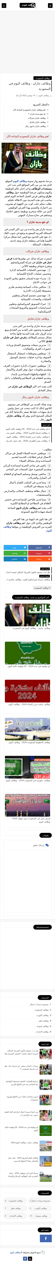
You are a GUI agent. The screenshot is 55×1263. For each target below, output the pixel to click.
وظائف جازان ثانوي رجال (35, 126)
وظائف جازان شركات (37, 118)
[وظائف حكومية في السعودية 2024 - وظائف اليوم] (27, 767)
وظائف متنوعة (42, 1026)
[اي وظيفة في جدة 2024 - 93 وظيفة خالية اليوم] (27, 653)
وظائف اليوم (15, 1252)
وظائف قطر (43, 1020)
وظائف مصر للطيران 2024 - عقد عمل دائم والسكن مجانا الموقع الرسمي (26, 440)
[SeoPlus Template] (43, 1252)
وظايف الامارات (42, 1031)
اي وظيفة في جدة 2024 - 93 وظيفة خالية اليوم (27, 428)
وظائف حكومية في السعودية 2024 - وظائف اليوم (28, 780)
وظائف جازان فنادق (37, 122)
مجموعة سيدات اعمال (39, 1004)
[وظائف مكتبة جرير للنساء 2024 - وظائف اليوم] (27, 691)
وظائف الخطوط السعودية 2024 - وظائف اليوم (29, 742)
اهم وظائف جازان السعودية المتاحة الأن (29, 109)
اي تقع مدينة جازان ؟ (37, 114)
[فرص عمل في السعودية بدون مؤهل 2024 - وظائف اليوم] (27, 805)
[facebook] (46, 1238)
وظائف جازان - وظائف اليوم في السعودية (31, 628)
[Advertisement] (27, 43)
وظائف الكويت (42, 1015)
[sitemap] (30, 1259)
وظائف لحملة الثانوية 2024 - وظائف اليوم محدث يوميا (26, 432)
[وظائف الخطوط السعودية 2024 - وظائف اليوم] (27, 729)
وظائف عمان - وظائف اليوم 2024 (24, 1142)
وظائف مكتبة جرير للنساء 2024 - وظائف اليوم (27, 436)
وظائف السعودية (43, 78)
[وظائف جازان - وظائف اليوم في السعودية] (27, 615)
